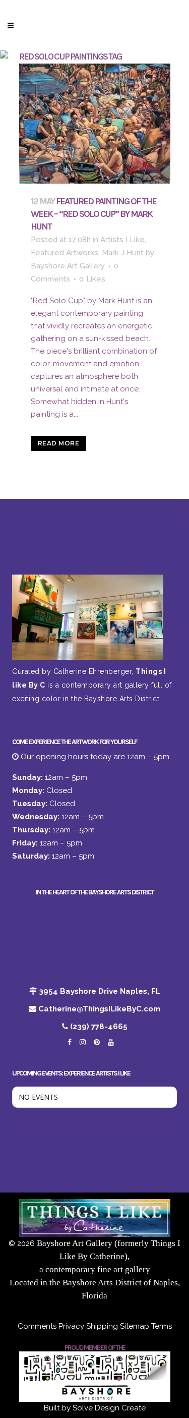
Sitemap (134, 1326)
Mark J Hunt (123, 252)
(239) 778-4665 (99, 1026)
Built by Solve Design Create (95, 1407)
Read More (59, 443)
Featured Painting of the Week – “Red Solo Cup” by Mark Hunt (93, 214)
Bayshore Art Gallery (68, 265)
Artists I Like (122, 239)
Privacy (71, 1326)
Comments (37, 1326)
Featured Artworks (64, 252)
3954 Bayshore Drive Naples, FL (99, 991)
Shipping (102, 1326)
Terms (161, 1326)
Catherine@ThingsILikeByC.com (99, 1008)
